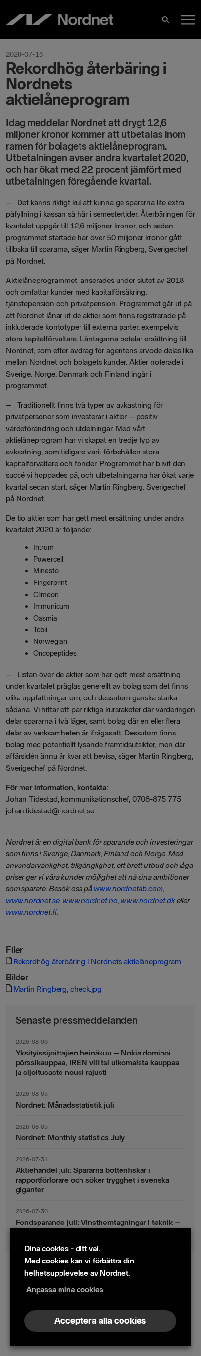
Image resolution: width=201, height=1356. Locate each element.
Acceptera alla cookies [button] (100, 1321)
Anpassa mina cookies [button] (64, 1289)
